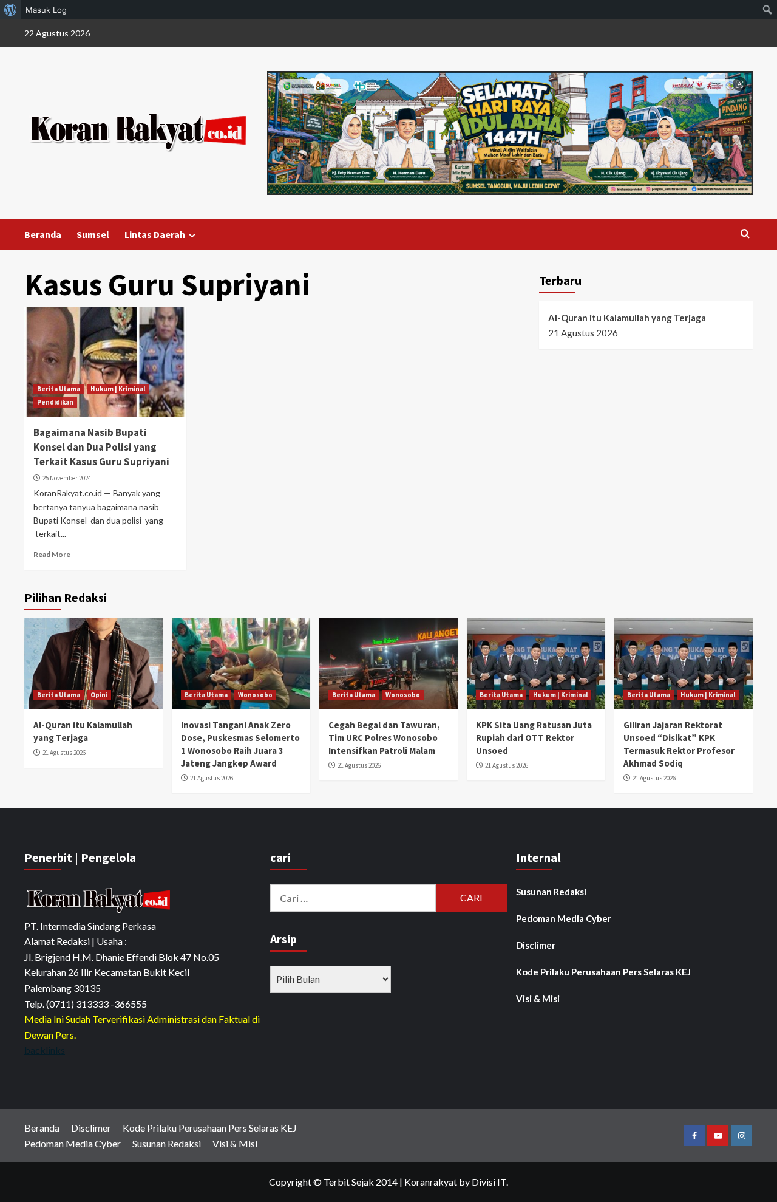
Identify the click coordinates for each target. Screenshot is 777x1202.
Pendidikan (55, 402)
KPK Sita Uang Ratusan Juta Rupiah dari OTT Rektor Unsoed (534, 737)
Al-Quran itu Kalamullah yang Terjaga (627, 317)
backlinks (44, 1050)
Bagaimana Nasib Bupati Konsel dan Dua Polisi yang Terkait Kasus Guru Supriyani (102, 447)
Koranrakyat (430, 1181)
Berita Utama (58, 388)
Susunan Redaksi (551, 891)
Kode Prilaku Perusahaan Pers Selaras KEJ (603, 971)
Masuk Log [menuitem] (46, 10)
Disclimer (535, 945)
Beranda (42, 234)
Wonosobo (255, 695)
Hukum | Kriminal (117, 388)
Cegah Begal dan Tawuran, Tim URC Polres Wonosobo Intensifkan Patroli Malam (384, 737)
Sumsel (92, 234)
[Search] (745, 234)
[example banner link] (100, 900)
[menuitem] (10, 9)
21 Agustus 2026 (64, 752)
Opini (98, 695)
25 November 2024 (66, 478)
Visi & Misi (538, 998)
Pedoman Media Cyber (563, 918)
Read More (51, 554)
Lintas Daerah (154, 234)
